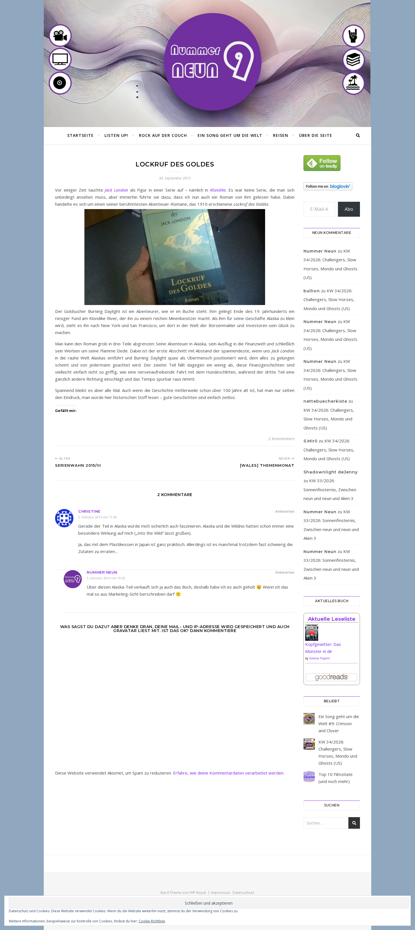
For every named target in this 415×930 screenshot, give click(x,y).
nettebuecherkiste (325, 401)
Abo (349, 209)
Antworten (284, 511)
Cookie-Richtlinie (152, 921)
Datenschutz (243, 892)
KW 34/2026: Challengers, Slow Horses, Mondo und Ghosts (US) (328, 299)
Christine (89, 511)
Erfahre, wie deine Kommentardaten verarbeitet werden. (228, 773)
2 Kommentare (281, 438)
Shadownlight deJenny (330, 472)
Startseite (80, 135)
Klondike (218, 190)
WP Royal (198, 892)
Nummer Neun (102, 572)
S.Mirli (310, 441)
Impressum (220, 892)
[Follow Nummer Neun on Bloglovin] (331, 186)
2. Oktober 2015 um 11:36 (97, 517)
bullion (311, 290)
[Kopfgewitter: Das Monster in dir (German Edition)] (331, 634)
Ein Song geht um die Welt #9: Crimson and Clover (338, 723)
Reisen (280, 135)
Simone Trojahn (319, 658)
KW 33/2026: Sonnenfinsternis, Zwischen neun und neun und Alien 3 (329, 489)
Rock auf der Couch (163, 135)
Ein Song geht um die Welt (230, 135)
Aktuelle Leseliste (331, 619)
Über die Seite (315, 135)
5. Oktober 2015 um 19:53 (106, 578)
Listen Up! (116, 135)
